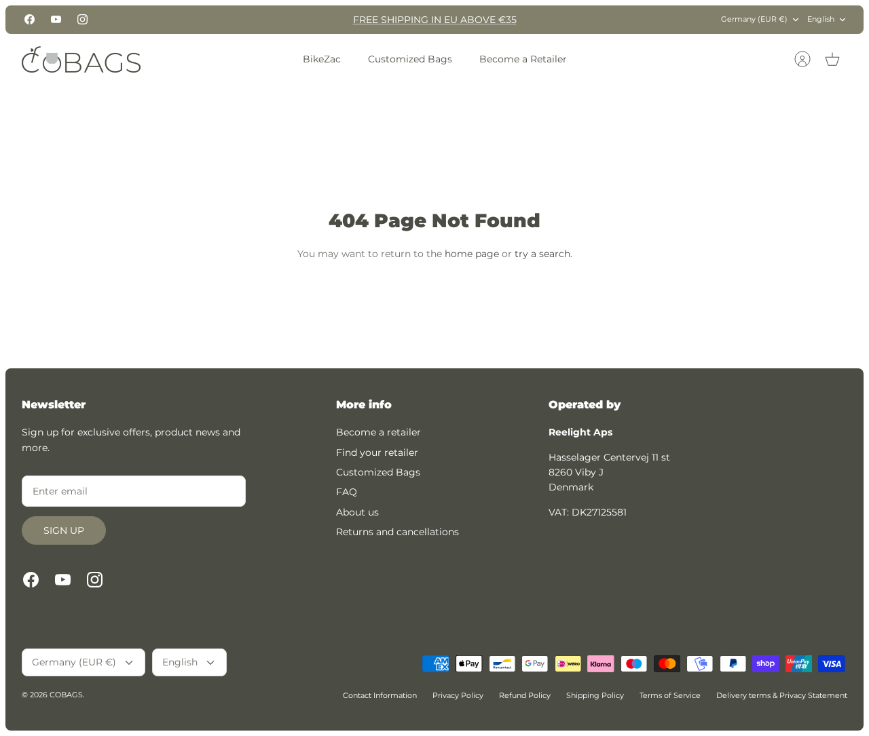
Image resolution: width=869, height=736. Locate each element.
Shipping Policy (595, 695)
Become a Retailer (523, 59)
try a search (542, 254)
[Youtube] (56, 19)
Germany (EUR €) (754, 19)
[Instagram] (82, 19)
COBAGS (66, 694)
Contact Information (380, 695)
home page (472, 254)
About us (357, 512)
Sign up (63, 530)
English (820, 19)
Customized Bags (410, 59)
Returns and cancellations (397, 532)
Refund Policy (525, 695)
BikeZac (322, 59)
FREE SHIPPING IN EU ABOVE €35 (435, 20)
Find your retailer (377, 452)
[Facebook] (29, 19)
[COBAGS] (81, 59)
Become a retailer (378, 432)
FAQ (346, 492)
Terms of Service (670, 695)
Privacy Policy (457, 695)
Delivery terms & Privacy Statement (781, 695)
